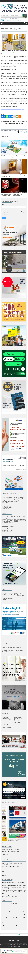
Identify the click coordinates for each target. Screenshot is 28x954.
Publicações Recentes (8, 803)
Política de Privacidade (5, 934)
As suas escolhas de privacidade (13, 950)
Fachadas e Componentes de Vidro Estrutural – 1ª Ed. (13, 882)
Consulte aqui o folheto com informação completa (12, 109)
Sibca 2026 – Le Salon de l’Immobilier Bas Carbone (12, 863)
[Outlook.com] (12, 116)
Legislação (5, 513)
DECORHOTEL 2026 (6, 866)
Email (3, 204)
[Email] (17, 116)
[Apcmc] (2, 23)
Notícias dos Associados (9, 494)
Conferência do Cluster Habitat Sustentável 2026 (12, 853)
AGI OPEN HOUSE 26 (6, 849)
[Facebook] (2, 116)
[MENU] (27, 23)
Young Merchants (7, 644)
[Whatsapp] (7, 116)
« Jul (3, 925)
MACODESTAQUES (6, 851)
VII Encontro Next (5, 856)
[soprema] (14, 19)
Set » (17, 925)
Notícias (4, 589)
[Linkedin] (4, 116)
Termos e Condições (23, 934)
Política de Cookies (14, 934)
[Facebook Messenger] (9, 116)
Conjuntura (5, 713)
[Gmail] (14, 116)
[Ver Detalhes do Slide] (14, 16)
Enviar (4, 217)
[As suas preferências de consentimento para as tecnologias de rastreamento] (19, 951)
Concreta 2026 (5, 868)
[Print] (19, 116)
